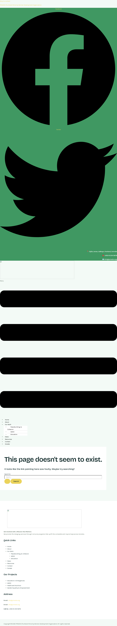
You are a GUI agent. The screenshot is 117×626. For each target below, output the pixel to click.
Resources (8, 439)
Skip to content (5, 1)
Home (7, 420)
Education (14, 434)
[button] (58, 348)
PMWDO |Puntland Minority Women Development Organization (20, 5)
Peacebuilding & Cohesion (14, 428)
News (7, 437)
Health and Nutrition (14, 585)
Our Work (8, 424)
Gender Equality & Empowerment (18, 588)
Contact (7, 441)
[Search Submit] (7, 481)
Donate (7, 444)
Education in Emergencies (16, 581)
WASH (12, 432)
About (7, 422)
